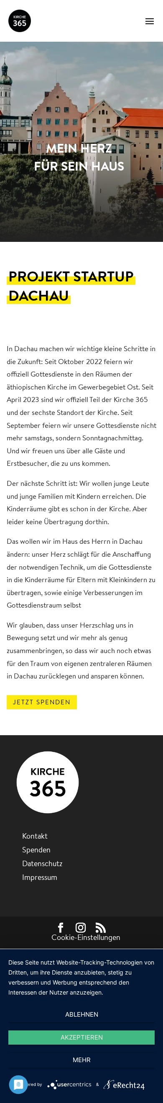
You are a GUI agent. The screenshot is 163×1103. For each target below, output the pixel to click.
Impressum (39, 877)
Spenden (36, 849)
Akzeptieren (82, 1037)
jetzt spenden (42, 702)
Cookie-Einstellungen (85, 937)
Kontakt (35, 836)
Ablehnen (81, 1014)
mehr (82, 1060)
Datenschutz (42, 863)
